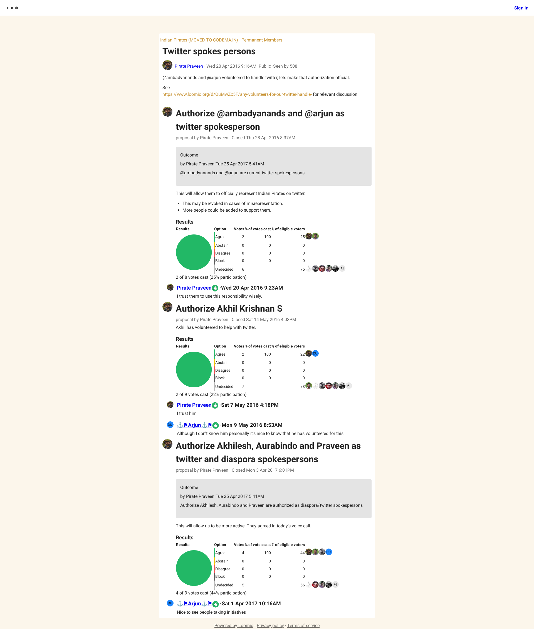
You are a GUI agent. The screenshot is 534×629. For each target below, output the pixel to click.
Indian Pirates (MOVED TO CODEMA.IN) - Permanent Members (221, 40)
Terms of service (303, 625)
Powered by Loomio (233, 625)
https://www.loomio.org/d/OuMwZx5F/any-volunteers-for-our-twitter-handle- (237, 94)
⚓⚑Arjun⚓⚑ (194, 425)
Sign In (521, 8)
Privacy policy (270, 625)
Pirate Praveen (189, 66)
